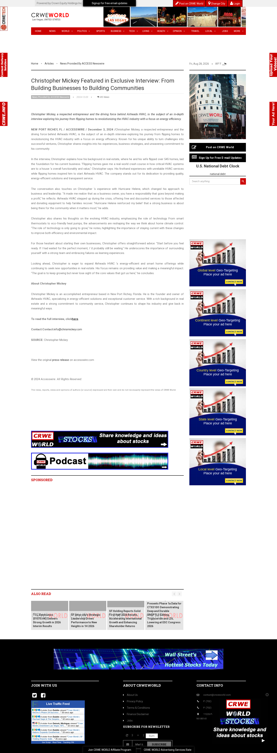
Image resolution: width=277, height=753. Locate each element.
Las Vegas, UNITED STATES (46, 19)
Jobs (225, 31)
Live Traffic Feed (58, 703)
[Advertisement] (100, 415)
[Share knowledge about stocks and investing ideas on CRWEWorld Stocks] (99, 439)
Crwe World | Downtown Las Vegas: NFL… (57, 724)
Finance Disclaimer (138, 714)
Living (145, 31)
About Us (132, 694)
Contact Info (210, 685)
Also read (41, 593)
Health (161, 31)
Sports (100, 31)
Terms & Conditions (138, 707)
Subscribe (159, 744)
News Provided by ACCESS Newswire (82, 63)
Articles (49, 63)
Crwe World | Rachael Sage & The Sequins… (56, 718)
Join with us (44, 685)
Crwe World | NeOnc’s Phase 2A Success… (56, 711)
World (66, 31)
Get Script (46, 742)
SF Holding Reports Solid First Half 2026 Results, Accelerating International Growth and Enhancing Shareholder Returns (125, 619)
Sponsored (42, 480)
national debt (218, 174)
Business (116, 31)
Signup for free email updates (109, 3)
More (237, 31)
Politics (82, 31)
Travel (195, 31)
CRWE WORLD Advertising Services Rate (167, 749)
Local (208, 31)
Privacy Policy (135, 701)
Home (38, 31)
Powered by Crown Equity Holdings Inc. (59, 3)
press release (60, 360)
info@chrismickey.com (68, 329)
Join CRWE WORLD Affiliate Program (109, 749)
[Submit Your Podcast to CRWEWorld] (99, 461)
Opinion (177, 31)
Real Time (57, 742)
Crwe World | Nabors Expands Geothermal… (56, 731)
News (52, 31)
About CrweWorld (142, 685)
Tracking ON (68, 742)
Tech (132, 31)
